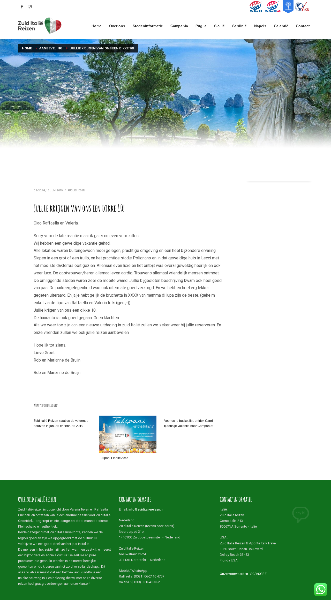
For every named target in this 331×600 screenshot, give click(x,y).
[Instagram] (30, 6)
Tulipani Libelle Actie (113, 458)
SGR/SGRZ (258, 574)
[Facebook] (22, 6)
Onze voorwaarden (234, 574)
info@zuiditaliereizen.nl (146, 509)
